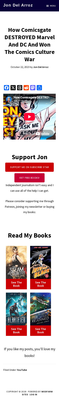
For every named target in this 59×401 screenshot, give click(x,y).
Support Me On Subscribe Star (29, 167)
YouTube (22, 369)
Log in (33, 394)
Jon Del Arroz (18, 5)
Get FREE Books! (29, 177)
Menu (53, 5)
